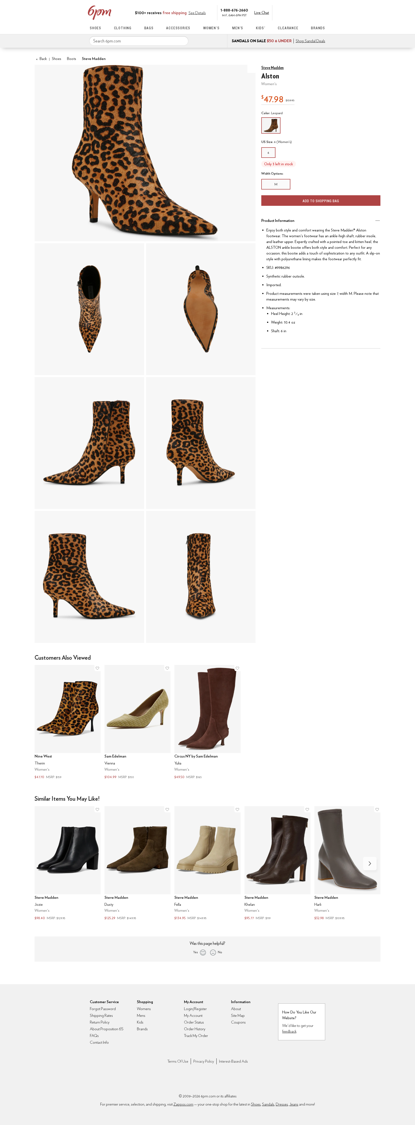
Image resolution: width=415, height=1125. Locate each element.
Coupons (238, 1022)
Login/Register (195, 1009)
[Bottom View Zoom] (201, 309)
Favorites (312, 12)
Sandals (268, 1104)
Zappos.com (183, 1104)
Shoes (95, 28)
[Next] (370, 863)
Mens (141, 1015)
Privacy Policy (203, 1061)
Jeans (293, 1104)
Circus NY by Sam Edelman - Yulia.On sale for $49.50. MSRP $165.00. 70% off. (207, 722)
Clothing (123, 28)
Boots (71, 58)
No (220, 952)
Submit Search (183, 41)
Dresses (282, 1104)
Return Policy (100, 1022)
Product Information (277, 220)
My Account (292, 12)
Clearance (288, 28)
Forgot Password (103, 1009)
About (236, 1009)
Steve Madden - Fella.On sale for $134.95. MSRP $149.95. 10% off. (207, 863)
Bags (149, 28)
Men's (237, 28)
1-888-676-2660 (234, 9)
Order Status (194, 1022)
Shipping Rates (101, 1015)
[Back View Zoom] (201, 443)
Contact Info (99, 1042)
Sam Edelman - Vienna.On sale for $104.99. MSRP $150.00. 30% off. (137, 722)
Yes (195, 952)
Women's (211, 28)
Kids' (260, 28)
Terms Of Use (177, 1061)
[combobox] (138, 41)
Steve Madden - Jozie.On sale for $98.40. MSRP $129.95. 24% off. (68, 863)
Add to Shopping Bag (321, 201)
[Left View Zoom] (89, 443)
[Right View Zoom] (89, 577)
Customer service (302, 12)
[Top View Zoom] (89, 309)
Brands (318, 28)
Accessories (178, 28)
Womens (144, 1009)
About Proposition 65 (106, 1029)
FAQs (94, 1035)
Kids (140, 1022)
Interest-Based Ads (233, 1061)
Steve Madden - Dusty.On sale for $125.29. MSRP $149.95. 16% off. (137, 863)
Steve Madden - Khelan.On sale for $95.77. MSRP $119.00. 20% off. (277, 863)
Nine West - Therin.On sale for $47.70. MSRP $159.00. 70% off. (68, 722)
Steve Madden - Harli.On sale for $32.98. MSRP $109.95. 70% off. (347, 863)
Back (41, 58)
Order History (194, 1029)
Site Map (238, 1015)
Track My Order (196, 1035)
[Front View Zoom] (201, 577)
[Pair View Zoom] (145, 153)
